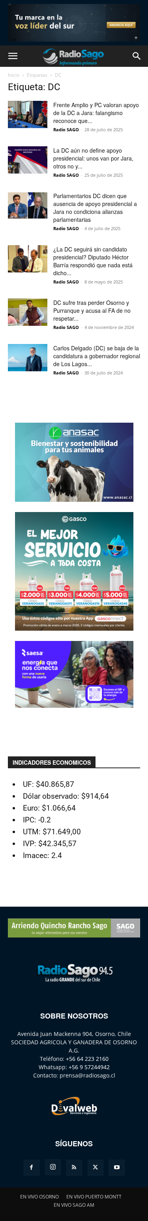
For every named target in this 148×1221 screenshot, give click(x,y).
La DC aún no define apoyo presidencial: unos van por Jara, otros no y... (93, 158)
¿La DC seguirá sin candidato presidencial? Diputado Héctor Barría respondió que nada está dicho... (93, 261)
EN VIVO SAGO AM (74, 1205)
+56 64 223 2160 (87, 1058)
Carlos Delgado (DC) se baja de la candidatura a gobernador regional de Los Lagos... (96, 356)
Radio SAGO (66, 129)
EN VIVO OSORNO (39, 1196)
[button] (12, 56)
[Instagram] (53, 1167)
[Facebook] (31, 1168)
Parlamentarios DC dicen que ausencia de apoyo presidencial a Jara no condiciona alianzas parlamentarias (95, 207)
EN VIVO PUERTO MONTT (94, 1196)
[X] (95, 1168)
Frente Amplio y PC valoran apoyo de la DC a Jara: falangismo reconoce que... (96, 113)
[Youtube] (117, 1168)
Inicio (13, 75)
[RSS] (74, 1168)
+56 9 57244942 (89, 1067)
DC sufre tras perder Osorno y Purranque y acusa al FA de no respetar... (92, 310)
